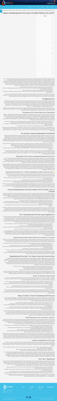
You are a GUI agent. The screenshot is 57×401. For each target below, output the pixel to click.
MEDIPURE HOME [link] (51, 3)
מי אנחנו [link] (38, 6)
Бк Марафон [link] (49, 66)
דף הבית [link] (51, 6)
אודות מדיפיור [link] (31, 388)
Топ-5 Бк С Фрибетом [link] (48, 42)
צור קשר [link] (29, 6)
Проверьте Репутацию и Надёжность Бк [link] (44, 52)
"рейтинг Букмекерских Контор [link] (46, 53)
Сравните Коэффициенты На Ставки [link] (45, 41)
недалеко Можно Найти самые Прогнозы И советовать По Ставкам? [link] (44, 32)
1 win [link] (54, 106)
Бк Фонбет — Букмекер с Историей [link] (45, 73)
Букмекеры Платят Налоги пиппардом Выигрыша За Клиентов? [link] (45, 24)
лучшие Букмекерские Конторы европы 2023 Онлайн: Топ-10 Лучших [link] (44, 28)
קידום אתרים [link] (5, 399)
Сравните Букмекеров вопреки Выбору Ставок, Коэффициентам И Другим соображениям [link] (44, 50)
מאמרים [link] (42, 6)
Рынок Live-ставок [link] (48, 61)
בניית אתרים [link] (14, 399)
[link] (7, 3)
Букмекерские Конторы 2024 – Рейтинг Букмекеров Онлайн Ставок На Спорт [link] (44, 26)
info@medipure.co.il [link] (8, 391)
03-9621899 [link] (51, 1)
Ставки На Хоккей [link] (48, 72)
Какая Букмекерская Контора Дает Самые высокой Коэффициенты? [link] (44, 55)
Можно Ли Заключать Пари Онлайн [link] (45, 36)
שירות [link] (34, 6)
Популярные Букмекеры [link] (47, 48)
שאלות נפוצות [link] (41, 388)
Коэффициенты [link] (49, 17)
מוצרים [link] (47, 6)
